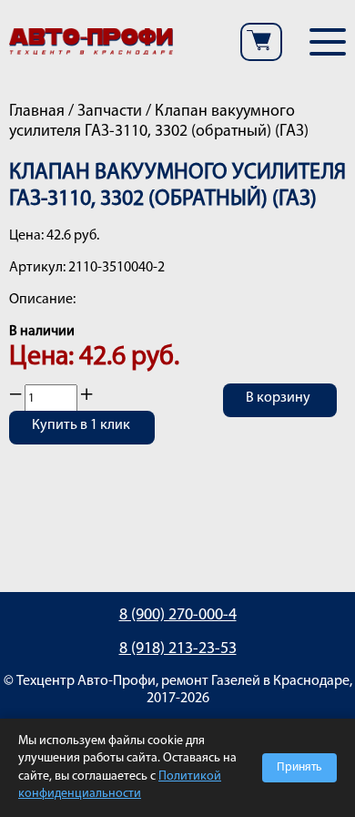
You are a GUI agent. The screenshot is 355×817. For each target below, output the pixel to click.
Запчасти (109, 112)
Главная (37, 112)
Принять (299, 767)
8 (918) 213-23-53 (178, 649)
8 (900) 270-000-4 (178, 616)
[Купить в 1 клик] (82, 439)
